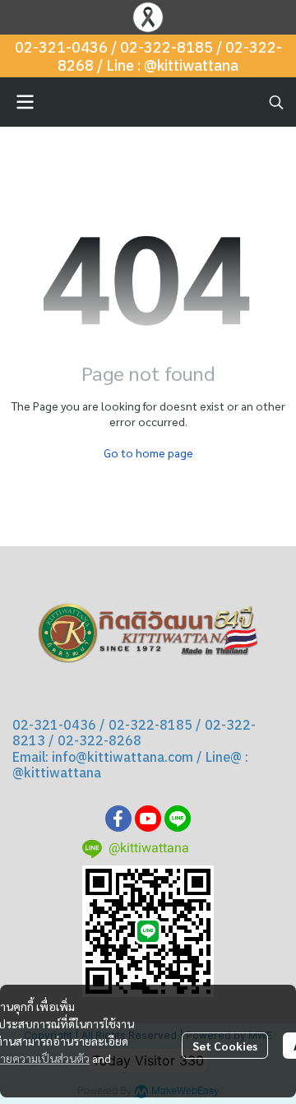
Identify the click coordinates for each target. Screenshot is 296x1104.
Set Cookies (224, 1045)
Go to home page (148, 452)
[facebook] (118, 818)
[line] (177, 818)
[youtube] (148, 818)
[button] (276, 102)
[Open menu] (24, 102)
